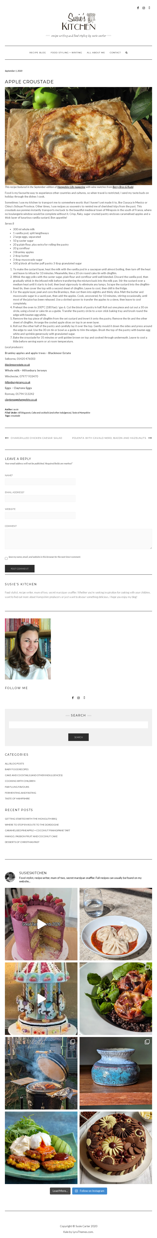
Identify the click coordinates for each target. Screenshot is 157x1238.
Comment (11, 526)
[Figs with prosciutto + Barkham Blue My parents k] (116, 998)
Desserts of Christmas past (22, 842)
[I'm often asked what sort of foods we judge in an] (41, 924)
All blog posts (24, 412)
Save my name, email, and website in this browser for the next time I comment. (45, 556)
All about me (96, 52)
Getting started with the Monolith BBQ (31, 818)
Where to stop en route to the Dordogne (32, 824)
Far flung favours (17, 786)
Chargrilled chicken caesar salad (36, 438)
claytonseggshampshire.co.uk (21, 399)
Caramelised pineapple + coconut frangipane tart (37, 830)
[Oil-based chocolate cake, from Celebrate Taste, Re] (116, 1148)
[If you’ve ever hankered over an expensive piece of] (41, 1073)
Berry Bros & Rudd (123, 187)
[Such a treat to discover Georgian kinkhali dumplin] (116, 924)
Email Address (14, 492)
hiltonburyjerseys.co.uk (17, 382)
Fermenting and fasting (20, 792)
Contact (115, 52)
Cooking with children (20, 780)
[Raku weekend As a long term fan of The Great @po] (116, 1073)
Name (9, 475)
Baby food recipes (16, 769)
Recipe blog (37, 52)
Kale (65, 1232)
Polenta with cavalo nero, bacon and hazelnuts (109, 438)
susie (16, 409)
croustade (15, 415)
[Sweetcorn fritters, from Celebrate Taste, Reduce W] (41, 1148)
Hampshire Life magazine (71, 187)
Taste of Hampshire (81, 412)
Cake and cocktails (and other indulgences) (51, 412)
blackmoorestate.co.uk (17, 364)
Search (78, 737)
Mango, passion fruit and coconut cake (31, 836)
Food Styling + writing (66, 52)
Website (10, 509)
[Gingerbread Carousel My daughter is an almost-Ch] (41, 998)
